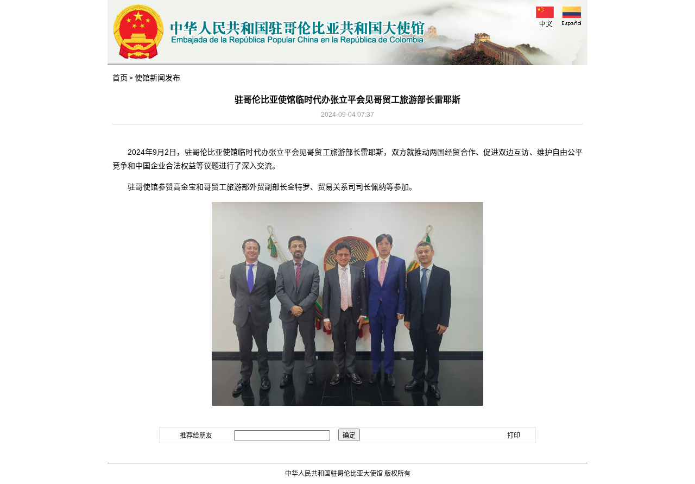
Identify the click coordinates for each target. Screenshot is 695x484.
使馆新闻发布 (157, 77)
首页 (120, 77)
